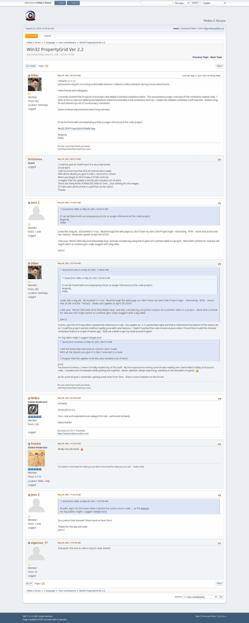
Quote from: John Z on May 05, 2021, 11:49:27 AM (85, 269)
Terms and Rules (209, 616)
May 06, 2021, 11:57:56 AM (69, 542)
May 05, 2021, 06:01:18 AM (69, 159)
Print (219, 66)
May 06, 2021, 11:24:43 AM (69, 443)
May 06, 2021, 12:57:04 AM (69, 263)
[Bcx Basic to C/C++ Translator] (29, 428)
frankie (36, 443)
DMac (35, 75)
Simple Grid (95, 337)
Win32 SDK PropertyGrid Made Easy (76, 128)
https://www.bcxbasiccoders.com (73, 433)
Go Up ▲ (222, 616)
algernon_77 (39, 543)
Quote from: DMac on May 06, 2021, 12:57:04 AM (85, 501)
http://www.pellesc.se (214, 28)
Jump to (178, 596)
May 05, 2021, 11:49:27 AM (69, 202)
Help (197, 616)
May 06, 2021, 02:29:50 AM (69, 398)
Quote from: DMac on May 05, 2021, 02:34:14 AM (85, 209)
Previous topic (201, 57)
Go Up (29, 583)
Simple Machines (46, 616)
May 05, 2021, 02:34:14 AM (69, 75)
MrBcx (35, 398)
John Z (35, 202)
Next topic (216, 57)
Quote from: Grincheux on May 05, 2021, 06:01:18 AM (87, 342)
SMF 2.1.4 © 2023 (30, 616)
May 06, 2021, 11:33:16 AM (69, 494)
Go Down (31, 66)
